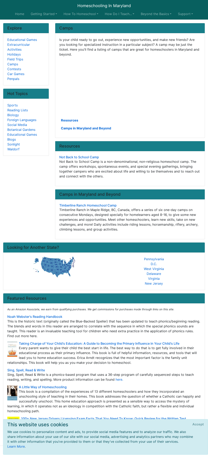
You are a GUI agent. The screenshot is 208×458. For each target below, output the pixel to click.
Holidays (14, 54)
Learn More (16, 446)
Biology (13, 115)
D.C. (154, 264)
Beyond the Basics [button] (155, 14)
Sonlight (13, 144)
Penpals (13, 79)
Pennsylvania (154, 259)
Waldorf (13, 149)
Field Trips (15, 59)
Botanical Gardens (21, 130)
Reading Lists (17, 110)
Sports (12, 105)
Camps (12, 64)
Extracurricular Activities (18, 47)
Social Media (17, 125)
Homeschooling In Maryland (104, 5)
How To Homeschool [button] (80, 14)
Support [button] (184, 14)
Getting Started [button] (43, 14)
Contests (14, 69)
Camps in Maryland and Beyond (86, 128)
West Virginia (154, 269)
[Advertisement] (130, 86)
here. (119, 379)
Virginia (154, 279)
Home (19, 14)
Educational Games (22, 40)
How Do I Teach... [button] (118, 14)
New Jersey (154, 283)
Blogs (11, 139)
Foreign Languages (21, 120)
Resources (69, 120)
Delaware (154, 274)
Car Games (15, 74)
